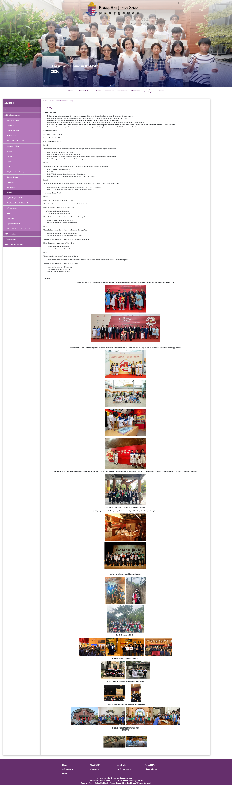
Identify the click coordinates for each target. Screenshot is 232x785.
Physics (9, 162)
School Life (150, 765)
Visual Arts (10, 218)
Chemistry (10, 156)
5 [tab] (121, 85)
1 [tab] (110, 85)
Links (64, 773)
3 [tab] (116, 85)
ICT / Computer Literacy (15, 172)
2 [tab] (113, 85)
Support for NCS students (13, 244)
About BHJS (95, 765)
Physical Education (13, 224)
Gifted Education (10, 239)
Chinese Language (13, 120)
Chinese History (12, 177)
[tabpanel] (116, 43)
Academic (121, 765)
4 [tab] (119, 85)
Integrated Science (13, 146)
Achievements (68, 769)
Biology (9, 151)
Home (70, 91)
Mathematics (11, 136)
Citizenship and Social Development (20, 141)
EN (182, 3)
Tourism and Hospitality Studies (18, 203)
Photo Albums (151, 769)
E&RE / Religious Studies (15, 198)
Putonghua (10, 125)
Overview (8, 110)
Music (9, 213)
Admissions (94, 769)
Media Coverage (148, 91)
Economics (10, 182)
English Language (13, 131)
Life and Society (12, 208)
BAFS (8, 167)
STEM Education (10, 234)
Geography (11, 187)
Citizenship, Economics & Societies (19, 229)
